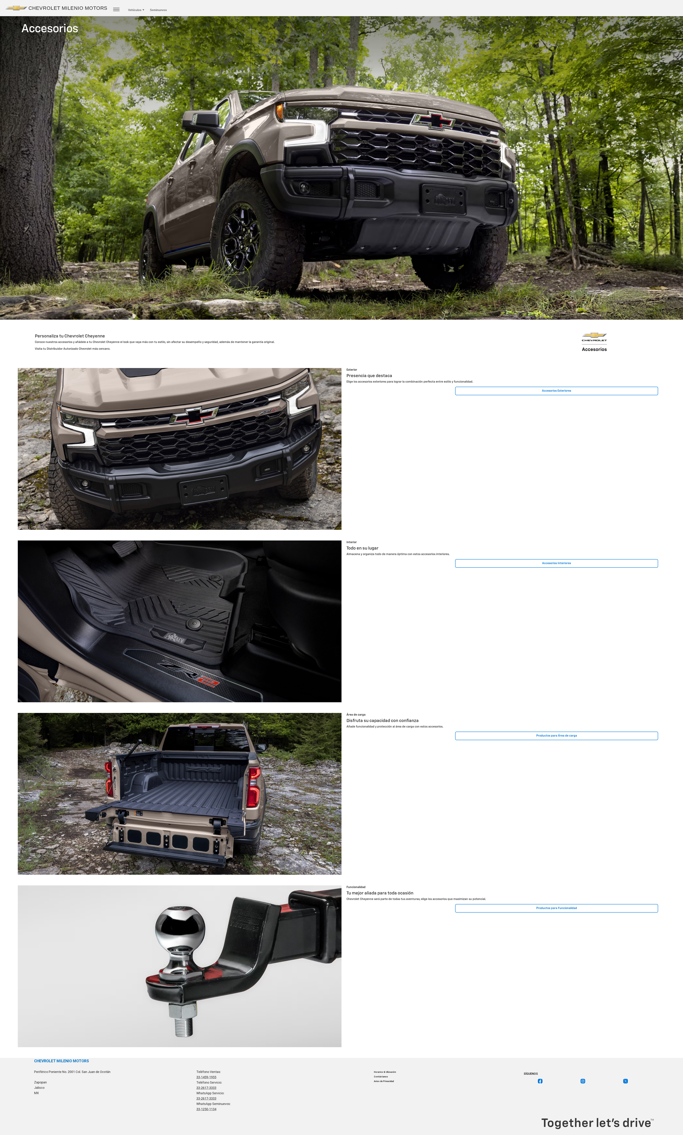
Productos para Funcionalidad (556, 908)
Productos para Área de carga (556, 735)
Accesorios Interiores (556, 563)
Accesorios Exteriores (556, 391)
